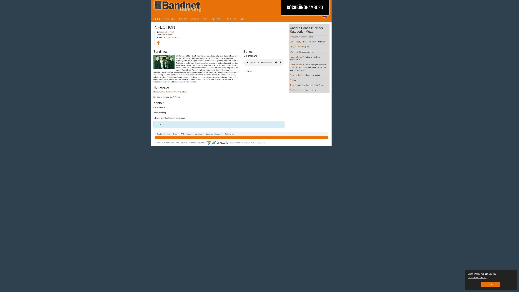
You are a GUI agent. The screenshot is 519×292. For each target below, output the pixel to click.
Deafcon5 (293, 90)
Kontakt (189, 134)
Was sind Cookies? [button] (477, 277)
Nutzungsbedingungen (214, 134)
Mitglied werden (216, 19)
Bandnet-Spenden (163, 134)
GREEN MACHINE (297, 47)
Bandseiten (183, 19)
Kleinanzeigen (169, 19)
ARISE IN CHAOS (297, 65)
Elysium (293, 80)
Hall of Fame (231, 19)
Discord (176, 134)
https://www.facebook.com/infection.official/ (170, 92)
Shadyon (293, 37)
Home (156, 19)
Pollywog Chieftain (297, 75)
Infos (205, 19)
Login (242, 19)
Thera (292, 85)
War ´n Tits (294, 52)
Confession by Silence (298, 42)
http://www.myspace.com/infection (166, 97)
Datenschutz (229, 134)
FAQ (182, 134)
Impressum (199, 134)
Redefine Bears (296, 57)
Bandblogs (195, 19)
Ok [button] (491, 284)
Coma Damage (166, 35)
